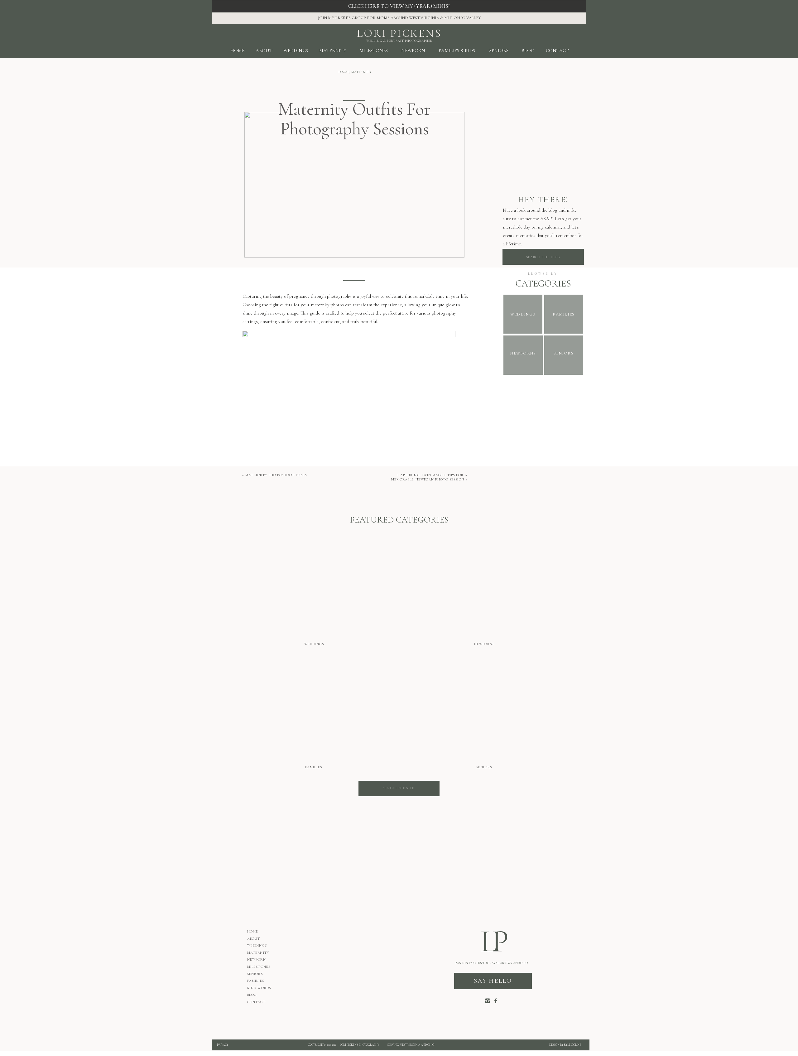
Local (344, 72)
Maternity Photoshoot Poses (276, 475)
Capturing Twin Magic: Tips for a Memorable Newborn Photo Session (429, 477)
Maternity (361, 72)
